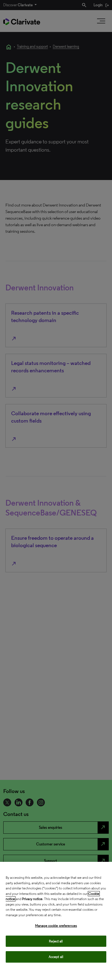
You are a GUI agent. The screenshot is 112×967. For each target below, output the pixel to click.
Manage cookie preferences (56, 926)
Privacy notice (32, 899)
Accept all (56, 957)
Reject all (56, 941)
